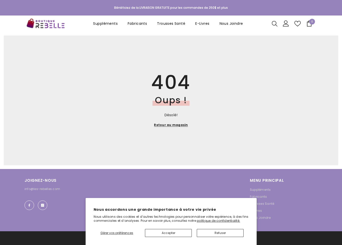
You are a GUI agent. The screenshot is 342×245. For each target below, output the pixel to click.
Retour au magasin (171, 125)
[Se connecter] (286, 23)
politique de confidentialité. (218, 220)
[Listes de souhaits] (297, 23)
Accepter (168, 233)
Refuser (220, 233)
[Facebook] (29, 205)
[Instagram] (42, 205)
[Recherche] (274, 23)
